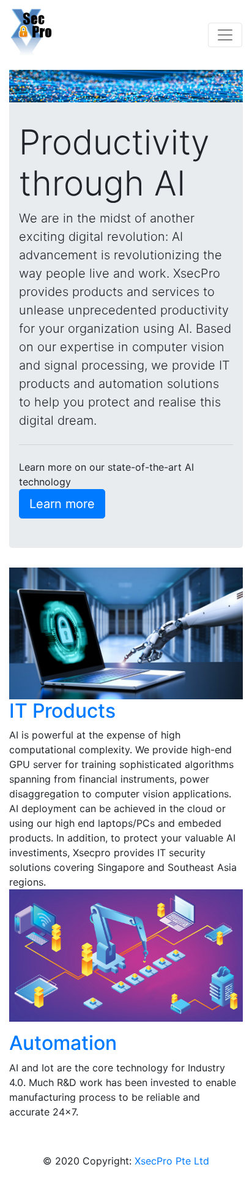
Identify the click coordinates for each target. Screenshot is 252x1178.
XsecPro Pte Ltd (172, 1161)
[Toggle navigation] (225, 35)
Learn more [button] (62, 503)
